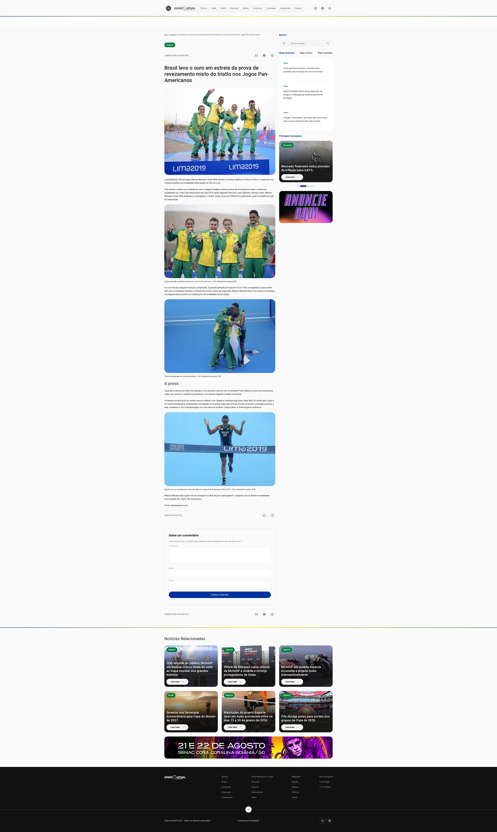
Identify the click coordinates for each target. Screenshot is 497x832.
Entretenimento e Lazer (262, 776)
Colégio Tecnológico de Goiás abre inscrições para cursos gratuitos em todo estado (305, 119)
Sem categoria (326, 776)
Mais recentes (287, 53)
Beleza (225, 776)
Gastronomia (257, 792)
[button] (298, 186)
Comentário (173, 546)
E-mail (171, 580)
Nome (171, 568)
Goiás (213, 8)
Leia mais (290, 177)
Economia (257, 8)
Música (295, 787)
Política (204, 8)
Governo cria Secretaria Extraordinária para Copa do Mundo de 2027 (190, 716)
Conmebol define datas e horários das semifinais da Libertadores (304, 168)
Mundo (246, 8)
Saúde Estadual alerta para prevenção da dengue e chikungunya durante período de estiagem (303, 94)
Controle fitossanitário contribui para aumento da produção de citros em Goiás (303, 70)
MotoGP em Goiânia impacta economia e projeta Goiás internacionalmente (301, 671)
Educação (234, 8)
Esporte (298, 8)
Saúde (295, 797)
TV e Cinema (325, 787)
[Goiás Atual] (184, 8)
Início (166, 35)
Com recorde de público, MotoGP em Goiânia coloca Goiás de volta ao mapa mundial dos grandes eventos (189, 669)
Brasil (223, 8)
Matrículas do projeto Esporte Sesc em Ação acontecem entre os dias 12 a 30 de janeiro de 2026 (248, 716)
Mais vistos (306, 53)
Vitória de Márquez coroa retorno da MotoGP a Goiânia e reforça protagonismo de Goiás (247, 671)
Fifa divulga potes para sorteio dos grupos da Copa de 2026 (305, 718)
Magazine (296, 776)
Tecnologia (271, 8)
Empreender (285, 8)
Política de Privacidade (248, 820)
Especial (255, 782)
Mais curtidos (325, 53)
